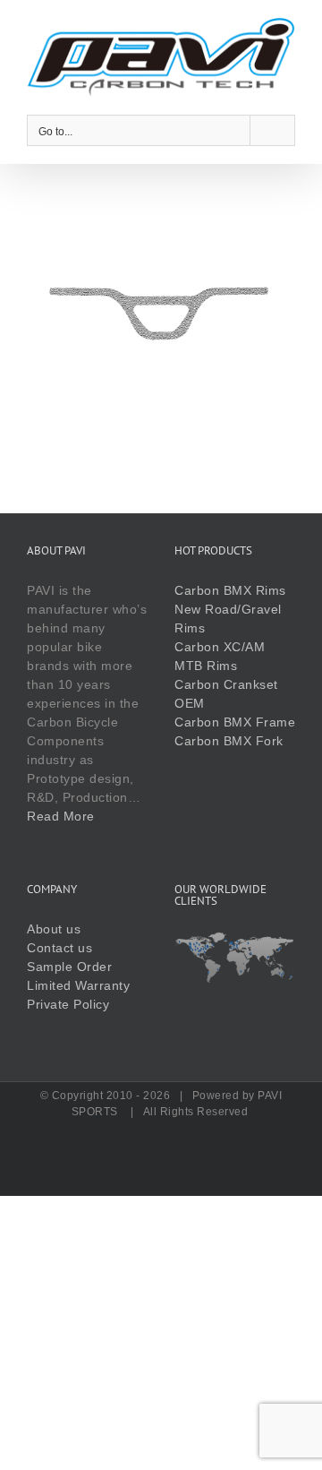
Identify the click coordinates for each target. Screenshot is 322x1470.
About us (53, 929)
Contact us (59, 948)
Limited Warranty (78, 985)
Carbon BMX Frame (234, 722)
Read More (61, 816)
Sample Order (69, 966)
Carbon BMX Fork (229, 741)
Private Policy (68, 1004)
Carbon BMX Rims (230, 590)
